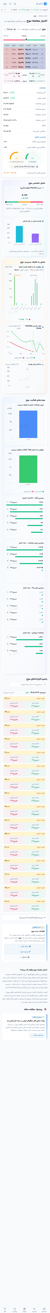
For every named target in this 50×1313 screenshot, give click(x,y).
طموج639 (14, 733)
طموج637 (14, 706)
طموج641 (13, 760)
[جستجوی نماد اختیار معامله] (15, 4)
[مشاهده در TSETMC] (19, 29)
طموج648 (14, 854)
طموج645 (14, 814)
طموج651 (13, 895)
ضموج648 (13, 509)
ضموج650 (35, 881)
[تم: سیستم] (10, 4)
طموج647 (14, 841)
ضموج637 (13, 502)
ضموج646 (13, 529)
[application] (24, 236)
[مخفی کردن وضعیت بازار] (2, 10)
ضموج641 (35, 760)
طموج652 (13, 908)
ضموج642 (35, 773)
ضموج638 (35, 719)
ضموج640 (35, 746)
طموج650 (13, 881)
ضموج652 (35, 908)
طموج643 (14, 787)
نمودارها (10, 29)
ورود (4, 3)
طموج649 (13, 868)
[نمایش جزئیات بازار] (5, 10)
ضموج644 (35, 800)
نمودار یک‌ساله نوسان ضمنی (24, 166)
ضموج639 (35, 733)
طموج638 (14, 719)
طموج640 (13, 746)
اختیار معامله (43, 16)
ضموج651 (35, 895)
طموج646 (13, 827)
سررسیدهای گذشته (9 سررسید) (31, 917)
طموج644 (14, 800)
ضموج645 (35, 814)
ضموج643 (35, 787)
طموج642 (13, 773)
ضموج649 (13, 516)
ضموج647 (13, 523)
